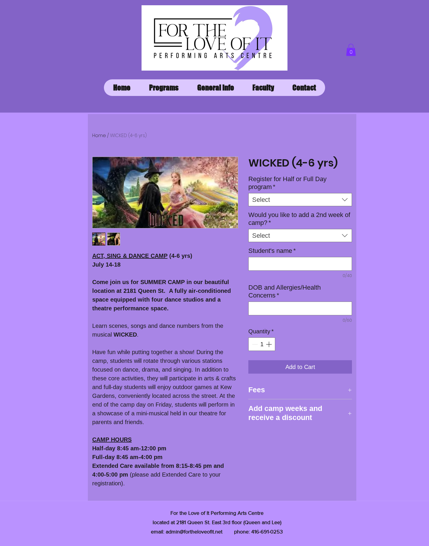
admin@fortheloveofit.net (194, 532)
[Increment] (269, 344)
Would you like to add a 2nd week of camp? (299, 218)
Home (99, 135)
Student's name (272, 250)
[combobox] (300, 199)
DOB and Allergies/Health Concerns (284, 291)
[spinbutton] (261, 344)
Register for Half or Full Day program (287, 182)
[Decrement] (254, 344)
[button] (351, 50)
